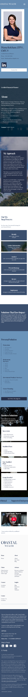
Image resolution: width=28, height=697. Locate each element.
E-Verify (4, 650)
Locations (3, 585)
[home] (8, 4)
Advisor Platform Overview (19, 572)
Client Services (4, 570)
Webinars (17, 590)
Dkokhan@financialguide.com (12, 58)
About (16, 558)
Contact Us (4, 599)
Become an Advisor (19, 570)
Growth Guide (18, 575)
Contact (3, 587)
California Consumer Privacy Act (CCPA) (12, 677)
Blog (16, 561)
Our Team (17, 560)
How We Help (4, 572)
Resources (17, 587)
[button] (24, 4)
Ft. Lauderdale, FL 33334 (7, 636)
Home (2, 558)
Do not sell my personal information (13, 680)
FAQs (16, 588)
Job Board (17, 576)
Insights (16, 582)
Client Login (4, 573)
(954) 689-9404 (8, 56)
